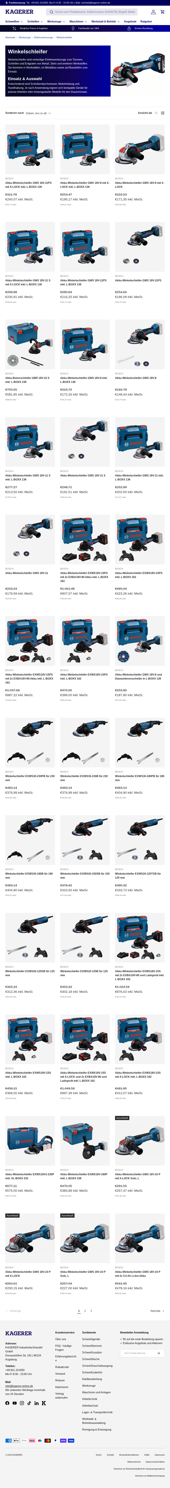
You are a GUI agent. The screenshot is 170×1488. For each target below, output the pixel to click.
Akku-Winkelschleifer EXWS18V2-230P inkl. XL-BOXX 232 (29, 1176)
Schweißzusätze (92, 1352)
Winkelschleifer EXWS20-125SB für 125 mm (30, 973)
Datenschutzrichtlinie (155, 1462)
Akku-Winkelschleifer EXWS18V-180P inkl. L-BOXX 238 (83, 1176)
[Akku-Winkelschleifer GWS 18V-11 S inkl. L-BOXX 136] (30, 442)
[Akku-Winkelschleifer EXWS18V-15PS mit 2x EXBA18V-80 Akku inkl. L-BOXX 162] (30, 641)
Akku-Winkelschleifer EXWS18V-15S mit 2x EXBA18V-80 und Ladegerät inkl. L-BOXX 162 (139, 975)
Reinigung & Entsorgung (96, 1429)
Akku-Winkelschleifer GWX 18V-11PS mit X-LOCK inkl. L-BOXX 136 (28, 184)
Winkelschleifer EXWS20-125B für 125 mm (84, 973)
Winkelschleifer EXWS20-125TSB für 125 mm (138, 875)
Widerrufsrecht (133, 1462)
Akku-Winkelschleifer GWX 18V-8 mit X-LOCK (139, 184)
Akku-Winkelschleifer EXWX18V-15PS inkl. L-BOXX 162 (139, 575)
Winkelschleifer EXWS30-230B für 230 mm (84, 778)
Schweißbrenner (92, 1345)
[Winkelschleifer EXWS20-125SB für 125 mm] (30, 938)
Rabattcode (62, 1367)
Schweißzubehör (92, 1372)
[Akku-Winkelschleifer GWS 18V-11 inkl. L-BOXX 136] (140, 442)
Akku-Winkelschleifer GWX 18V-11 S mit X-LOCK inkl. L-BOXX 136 (27, 282)
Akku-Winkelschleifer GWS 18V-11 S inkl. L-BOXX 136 (27, 477)
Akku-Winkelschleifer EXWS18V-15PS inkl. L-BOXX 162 (84, 676)
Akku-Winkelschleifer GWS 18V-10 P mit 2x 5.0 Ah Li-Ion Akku (137, 1273)
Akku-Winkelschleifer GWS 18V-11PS (138, 280)
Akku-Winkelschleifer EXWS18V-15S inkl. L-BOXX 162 (28, 1074)
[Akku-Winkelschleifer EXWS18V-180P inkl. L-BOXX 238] (85, 1141)
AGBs (146, 1455)
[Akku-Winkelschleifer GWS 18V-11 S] (85, 442)
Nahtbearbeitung (92, 1379)
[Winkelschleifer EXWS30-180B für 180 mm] (30, 840)
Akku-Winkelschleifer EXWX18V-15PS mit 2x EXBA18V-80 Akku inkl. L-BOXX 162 (84, 577)
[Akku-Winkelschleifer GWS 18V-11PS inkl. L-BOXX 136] (85, 247)
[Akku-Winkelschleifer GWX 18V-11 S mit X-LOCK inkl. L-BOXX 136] (30, 247)
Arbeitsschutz (90, 1405)
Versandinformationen (129, 1455)
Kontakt (110, 1455)
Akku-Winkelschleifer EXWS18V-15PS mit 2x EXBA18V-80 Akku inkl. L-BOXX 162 (29, 678)
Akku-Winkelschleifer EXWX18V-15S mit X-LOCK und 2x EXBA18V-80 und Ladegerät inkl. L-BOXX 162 (83, 1076)
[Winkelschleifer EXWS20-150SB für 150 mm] (85, 840)
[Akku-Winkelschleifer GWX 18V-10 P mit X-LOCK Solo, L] (140, 1141)
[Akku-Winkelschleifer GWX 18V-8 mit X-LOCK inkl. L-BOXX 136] (85, 149)
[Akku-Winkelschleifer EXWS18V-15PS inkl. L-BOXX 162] (85, 641)
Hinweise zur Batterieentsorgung (150, 1476)
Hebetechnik (89, 1399)
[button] (162, 12)
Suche (99, 1455)
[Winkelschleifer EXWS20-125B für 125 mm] (85, 938)
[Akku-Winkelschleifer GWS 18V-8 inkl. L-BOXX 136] (85, 344)
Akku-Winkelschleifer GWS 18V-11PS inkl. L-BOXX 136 (83, 282)
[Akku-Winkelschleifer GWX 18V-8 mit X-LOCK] (140, 149)
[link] (40, 1311)
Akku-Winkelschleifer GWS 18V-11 (26, 573)
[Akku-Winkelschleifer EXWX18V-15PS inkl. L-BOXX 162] (140, 539)
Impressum (61, 1387)
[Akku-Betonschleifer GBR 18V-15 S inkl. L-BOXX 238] (30, 344)
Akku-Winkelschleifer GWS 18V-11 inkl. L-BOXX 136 (139, 477)
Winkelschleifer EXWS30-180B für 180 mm (29, 875)
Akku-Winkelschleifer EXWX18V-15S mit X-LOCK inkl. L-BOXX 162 (138, 1074)
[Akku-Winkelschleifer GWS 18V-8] (140, 344)
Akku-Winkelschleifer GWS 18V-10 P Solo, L (83, 1273)
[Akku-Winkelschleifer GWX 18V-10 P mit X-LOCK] (30, 1238)
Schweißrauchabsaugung (97, 1365)
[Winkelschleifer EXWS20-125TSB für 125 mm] (140, 840)
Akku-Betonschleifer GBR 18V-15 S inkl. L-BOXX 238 (27, 380)
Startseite (10, 37)
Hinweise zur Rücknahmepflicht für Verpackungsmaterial (139, 1469)
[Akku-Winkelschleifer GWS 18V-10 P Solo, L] (85, 1238)
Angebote (130, 21)
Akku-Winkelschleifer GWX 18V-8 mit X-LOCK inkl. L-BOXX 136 (84, 184)
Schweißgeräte (91, 1339)
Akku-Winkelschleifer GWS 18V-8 (135, 378)
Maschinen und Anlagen (96, 1392)
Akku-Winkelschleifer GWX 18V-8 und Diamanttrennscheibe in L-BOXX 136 (138, 676)
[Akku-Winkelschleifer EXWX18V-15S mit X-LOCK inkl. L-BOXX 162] (140, 1039)
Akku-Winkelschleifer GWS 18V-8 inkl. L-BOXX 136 (83, 380)
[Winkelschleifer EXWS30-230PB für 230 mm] (30, 742)
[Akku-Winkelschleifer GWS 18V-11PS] (140, 247)
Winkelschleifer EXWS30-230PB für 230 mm (30, 778)
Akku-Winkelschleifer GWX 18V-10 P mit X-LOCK (28, 1273)
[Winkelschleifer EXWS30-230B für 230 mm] (85, 742)
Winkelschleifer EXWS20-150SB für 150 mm (85, 875)
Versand (60, 1373)
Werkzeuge (25, 37)
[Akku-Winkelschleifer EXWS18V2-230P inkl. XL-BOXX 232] (30, 1141)
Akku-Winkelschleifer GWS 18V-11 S (82, 475)
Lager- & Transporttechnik (97, 1412)
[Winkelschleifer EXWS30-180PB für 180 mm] (140, 742)
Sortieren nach (14, 113)
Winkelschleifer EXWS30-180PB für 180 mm (139, 778)
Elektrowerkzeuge (43, 37)
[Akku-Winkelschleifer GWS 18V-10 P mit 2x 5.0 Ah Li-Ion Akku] (140, 1238)
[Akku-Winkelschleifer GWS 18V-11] (30, 539)
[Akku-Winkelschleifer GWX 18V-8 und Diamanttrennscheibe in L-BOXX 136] (140, 641)
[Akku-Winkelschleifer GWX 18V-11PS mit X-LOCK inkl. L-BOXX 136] (30, 149)
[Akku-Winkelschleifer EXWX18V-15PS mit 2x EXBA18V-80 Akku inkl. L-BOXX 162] (85, 539)
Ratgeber (146, 21)
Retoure (60, 1380)
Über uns (60, 1339)
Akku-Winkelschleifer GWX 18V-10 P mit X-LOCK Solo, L (137, 1176)
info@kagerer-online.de (19, 1386)
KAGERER (17, 1455)
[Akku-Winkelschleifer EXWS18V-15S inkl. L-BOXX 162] (30, 1039)
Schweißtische (91, 1359)
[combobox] (91, 11)
